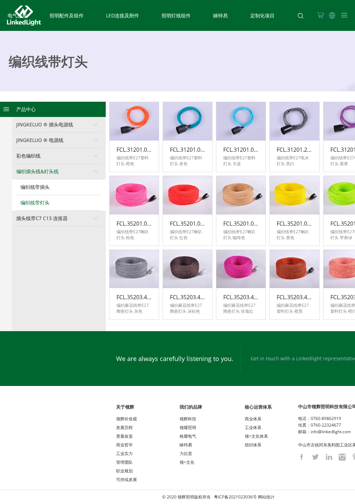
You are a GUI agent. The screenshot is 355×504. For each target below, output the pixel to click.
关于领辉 (125, 407)
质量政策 (124, 436)
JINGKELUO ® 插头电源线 (44, 124)
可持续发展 (126, 479)
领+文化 (187, 462)
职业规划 (124, 471)
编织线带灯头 (35, 202)
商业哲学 (124, 445)
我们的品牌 (191, 407)
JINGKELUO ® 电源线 (39, 140)
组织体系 (253, 445)
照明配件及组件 (67, 15)
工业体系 (253, 427)
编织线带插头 (35, 187)
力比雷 (186, 453)
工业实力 (124, 453)
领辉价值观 (126, 419)
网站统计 (266, 497)
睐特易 (220, 15)
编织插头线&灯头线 (37, 171)
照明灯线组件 (176, 15)
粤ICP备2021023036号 (235, 497)
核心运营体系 (258, 407)
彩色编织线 (28, 155)
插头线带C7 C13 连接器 (42, 218)
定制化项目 (262, 15)
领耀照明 (188, 427)
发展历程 (124, 427)
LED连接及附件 (122, 15)
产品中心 (26, 109)
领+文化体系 (256, 436)
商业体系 (253, 419)
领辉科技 (188, 419)
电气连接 (17, 15)
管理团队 (124, 462)
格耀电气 (188, 436)
